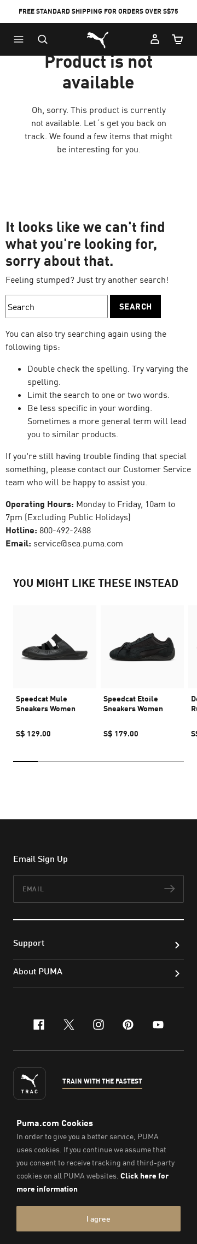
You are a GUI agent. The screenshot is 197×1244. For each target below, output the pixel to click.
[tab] (25, 761)
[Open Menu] (21, 39)
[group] (54, 667)
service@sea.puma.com (78, 543)
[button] (21, 39)
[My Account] (154, 39)
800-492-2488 (65, 530)
